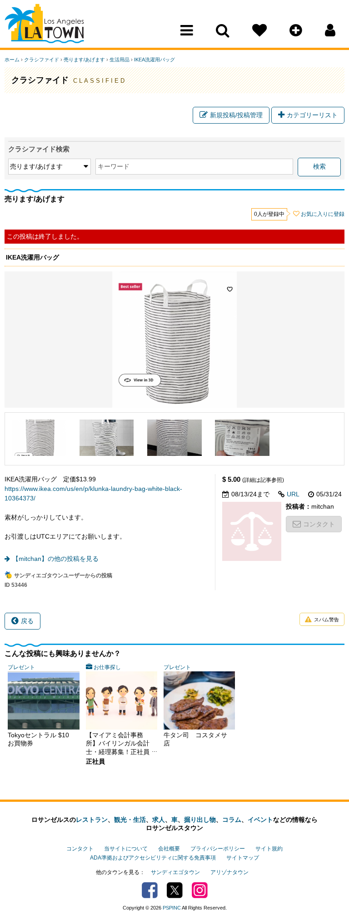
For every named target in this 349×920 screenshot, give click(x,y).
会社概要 (169, 848)
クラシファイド (41, 59)
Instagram (200, 890)
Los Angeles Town (44, 25)
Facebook (150, 890)
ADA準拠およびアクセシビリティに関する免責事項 (153, 858)
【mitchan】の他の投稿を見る (55, 558)
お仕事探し (107, 667)
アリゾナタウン (229, 872)
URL (293, 494)
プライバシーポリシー (217, 848)
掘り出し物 (200, 819)
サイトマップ (242, 858)
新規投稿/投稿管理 (236, 115)
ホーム (12, 59)
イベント (260, 819)
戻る (27, 621)
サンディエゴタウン (175, 872)
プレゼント (21, 667)
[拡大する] (39, 438)
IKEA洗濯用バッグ (154, 59)
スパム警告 (326, 619)
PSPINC (172, 907)
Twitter (175, 890)
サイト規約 (269, 848)
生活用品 (120, 59)
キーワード (114, 166)
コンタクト (319, 524)
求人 (158, 819)
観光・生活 (130, 819)
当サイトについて (126, 848)
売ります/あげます (84, 59)
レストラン (92, 819)
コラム (231, 819)
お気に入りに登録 (322, 214)
